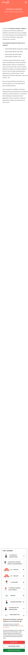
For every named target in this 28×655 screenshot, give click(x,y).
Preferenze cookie (14, 646)
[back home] (5, 2)
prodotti (11, 12)
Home (6, 12)
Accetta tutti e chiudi (14, 650)
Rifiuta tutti (14, 642)
